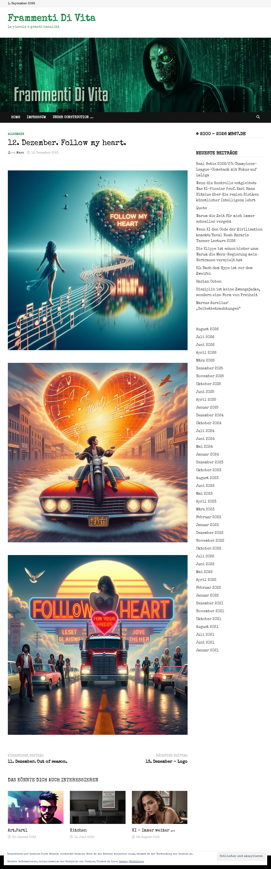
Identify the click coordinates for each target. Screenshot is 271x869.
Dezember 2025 (209, 368)
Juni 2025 (205, 392)
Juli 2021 (205, 635)
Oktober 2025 (208, 384)
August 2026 (207, 329)
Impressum (36, 117)
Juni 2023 (205, 486)
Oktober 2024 (208, 423)
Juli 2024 (205, 431)
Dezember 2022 (209, 533)
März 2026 (205, 361)
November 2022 (210, 541)
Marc (20, 152)
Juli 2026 (205, 337)
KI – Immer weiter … (153, 831)
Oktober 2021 (208, 619)
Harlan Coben (208, 282)
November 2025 (210, 376)
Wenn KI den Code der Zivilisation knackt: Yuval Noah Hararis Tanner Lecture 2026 (229, 235)
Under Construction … (73, 117)
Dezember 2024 (210, 415)
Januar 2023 (207, 525)
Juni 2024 (205, 439)
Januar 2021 (207, 650)
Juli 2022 (205, 556)
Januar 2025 (207, 408)
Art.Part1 (18, 831)
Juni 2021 (205, 643)
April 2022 (206, 580)
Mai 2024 (204, 447)
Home (15, 117)
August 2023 (207, 478)
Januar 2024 (207, 455)
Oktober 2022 (208, 549)
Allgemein (16, 134)
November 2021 (210, 611)
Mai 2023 (204, 494)
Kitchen (78, 831)
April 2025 (206, 400)
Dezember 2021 (209, 603)
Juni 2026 (205, 345)
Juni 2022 (205, 564)
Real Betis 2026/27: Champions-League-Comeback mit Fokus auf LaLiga (226, 169)
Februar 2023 (208, 517)
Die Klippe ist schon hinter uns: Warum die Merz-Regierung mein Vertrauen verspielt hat (227, 254)
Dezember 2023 (209, 462)
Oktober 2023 (208, 470)
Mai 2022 (204, 572)
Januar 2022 (207, 596)
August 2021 (207, 627)
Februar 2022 (208, 588)
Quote (201, 208)
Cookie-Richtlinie (131, 862)
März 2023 (205, 509)
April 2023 (206, 502)
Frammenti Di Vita (52, 18)
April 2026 (206, 353)
